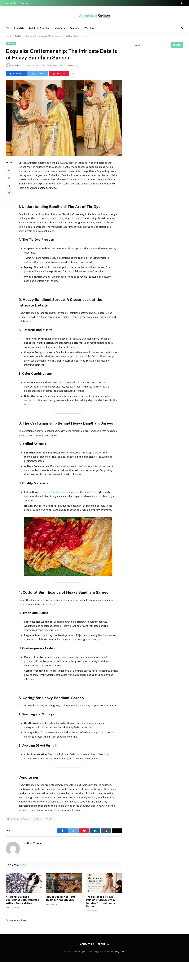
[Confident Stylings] (94, 16)
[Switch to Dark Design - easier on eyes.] (181, 3)
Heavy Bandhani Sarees (18, 819)
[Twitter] (9, 178)
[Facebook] (9, 171)
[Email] (9, 201)
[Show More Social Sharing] (73, 73)
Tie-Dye (50, 819)
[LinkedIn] (9, 186)
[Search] (181, 28)
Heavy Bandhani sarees (56, 492)
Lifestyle (19, 28)
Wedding (89, 28)
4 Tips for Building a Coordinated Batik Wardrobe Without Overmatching (22, 900)
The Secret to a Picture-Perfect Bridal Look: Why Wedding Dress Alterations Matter (102, 901)
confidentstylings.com (114, 951)
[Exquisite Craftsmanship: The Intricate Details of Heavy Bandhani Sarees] (64, 118)
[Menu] (7, 28)
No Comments (55, 65)
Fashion (11, 44)
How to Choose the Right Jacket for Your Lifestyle (60, 898)
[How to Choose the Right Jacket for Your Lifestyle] (64, 883)
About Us (24, 3)
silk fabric (38, 819)
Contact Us (11, 3)
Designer (75, 28)
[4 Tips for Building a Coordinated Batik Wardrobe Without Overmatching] (24, 883)
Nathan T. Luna (21, 65)
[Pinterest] (9, 193)
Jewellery (59, 28)
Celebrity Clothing (39, 28)
